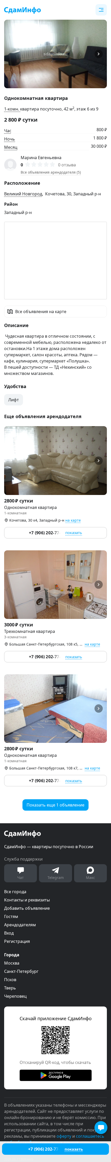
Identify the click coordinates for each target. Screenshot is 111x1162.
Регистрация (17, 941)
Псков (10, 979)
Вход (9, 933)
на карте (73, 520)
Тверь (10, 988)
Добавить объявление (27, 908)
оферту (64, 1136)
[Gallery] (55, 54)
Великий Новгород (23, 194)
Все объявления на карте (40, 311)
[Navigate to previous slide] (10, 54)
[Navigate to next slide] (100, 54)
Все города (15, 891)
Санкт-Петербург (21, 971)
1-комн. (12, 109)
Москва (11, 963)
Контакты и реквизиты (27, 900)
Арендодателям (20, 925)
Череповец (15, 996)
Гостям (11, 916)
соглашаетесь (90, 1136)
